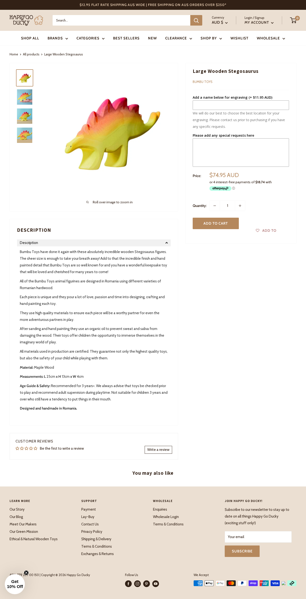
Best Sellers (126, 38)
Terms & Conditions (96, 546)
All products (31, 54)
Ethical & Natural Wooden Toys (34, 539)
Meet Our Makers (23, 524)
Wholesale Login (166, 517)
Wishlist (239, 38)
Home (14, 54)
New (152, 38)
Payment (88, 509)
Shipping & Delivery (96, 539)
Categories (87, 38)
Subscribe (242, 551)
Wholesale (268, 38)
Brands (55, 38)
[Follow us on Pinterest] (146, 583)
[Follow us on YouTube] (155, 583)
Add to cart (215, 223)
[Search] (196, 20)
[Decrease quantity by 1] (215, 206)
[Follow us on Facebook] (128, 583)
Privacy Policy (91, 531)
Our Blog (16, 517)
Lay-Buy (87, 517)
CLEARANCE (176, 38)
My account (257, 22)
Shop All (30, 38)
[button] (94, 242)
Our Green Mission (24, 531)
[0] (293, 20)
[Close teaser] (26, 572)
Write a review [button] (158, 450)
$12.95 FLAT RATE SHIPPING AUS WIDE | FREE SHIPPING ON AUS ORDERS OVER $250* (153, 5)
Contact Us (90, 524)
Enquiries (160, 509)
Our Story (17, 509)
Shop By (209, 38)
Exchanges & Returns (97, 554)
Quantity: (200, 206)
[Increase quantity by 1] (240, 206)
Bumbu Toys (203, 82)
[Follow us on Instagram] (137, 583)
